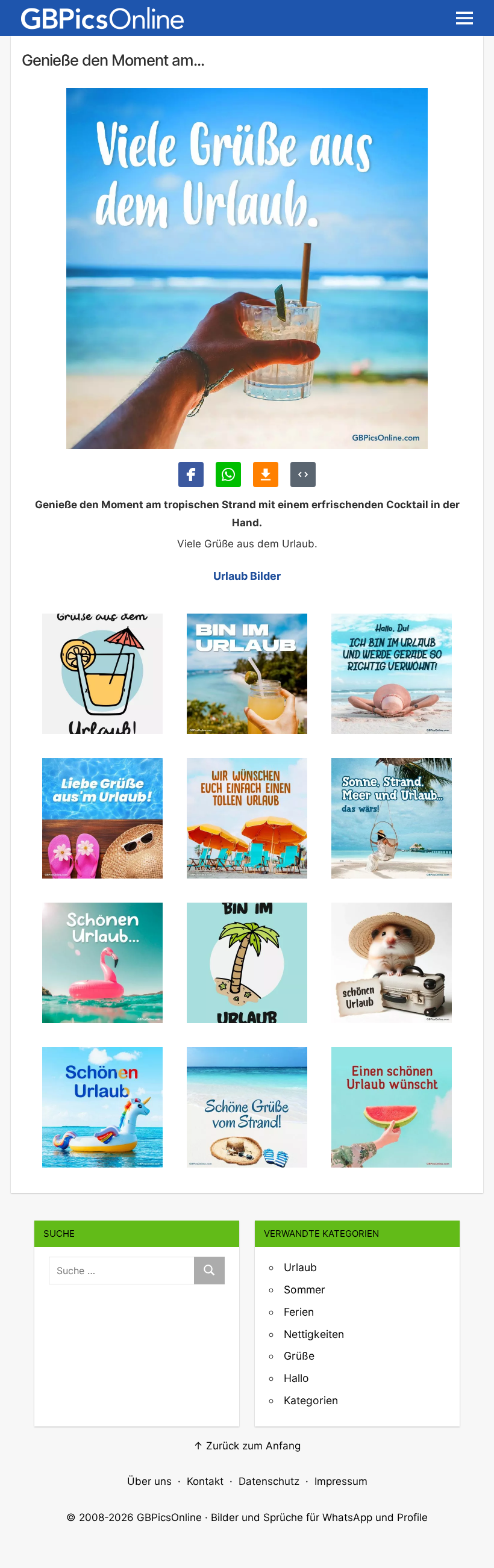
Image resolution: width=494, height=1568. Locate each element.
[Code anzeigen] (303, 474)
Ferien (299, 1311)
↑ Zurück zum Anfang (247, 1446)
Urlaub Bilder (247, 576)
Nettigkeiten (314, 1334)
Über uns (149, 1481)
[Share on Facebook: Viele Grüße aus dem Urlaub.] (191, 474)
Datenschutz (269, 1481)
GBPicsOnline (169, 1517)
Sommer (304, 1289)
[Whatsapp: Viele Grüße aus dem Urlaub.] (228, 474)
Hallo (296, 1378)
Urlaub (300, 1267)
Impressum (340, 1481)
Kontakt (205, 1481)
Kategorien (311, 1400)
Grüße (299, 1355)
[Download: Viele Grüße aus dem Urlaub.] (265, 474)
